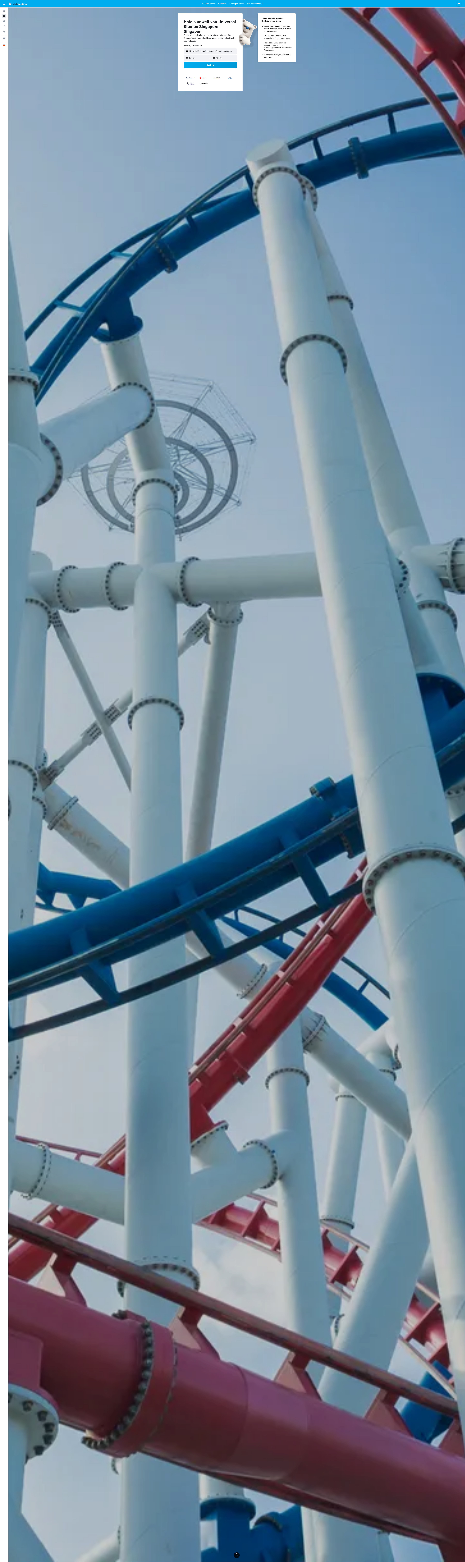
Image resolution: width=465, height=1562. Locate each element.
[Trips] (4, 38)
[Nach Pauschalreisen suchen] (4, 26)
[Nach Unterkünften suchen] (4, 16)
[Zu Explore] (4, 31)
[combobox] (193, 45)
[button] (4, 3)
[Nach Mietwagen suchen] (4, 21)
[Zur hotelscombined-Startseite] (18, 4)
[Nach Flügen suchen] (4, 11)
